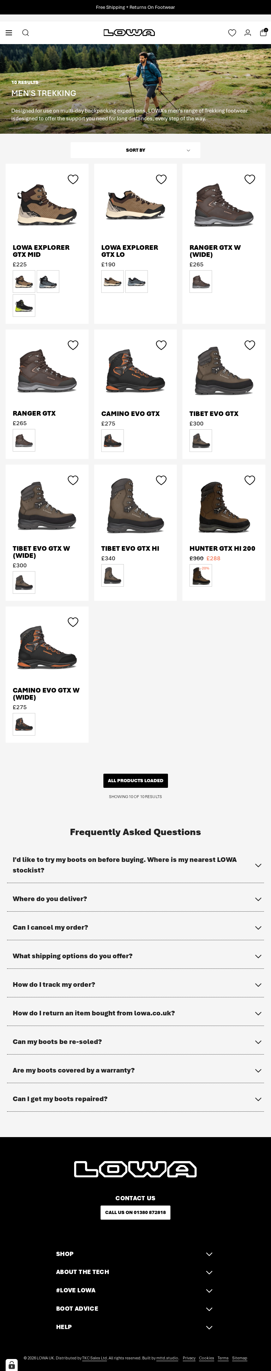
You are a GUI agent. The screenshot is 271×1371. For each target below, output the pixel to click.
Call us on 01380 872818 (135, 1212)
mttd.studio (167, 1357)
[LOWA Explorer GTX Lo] (135, 204)
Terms (223, 1357)
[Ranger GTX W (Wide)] (223, 204)
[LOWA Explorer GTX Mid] (47, 204)
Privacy (189, 1357)
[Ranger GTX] (47, 370)
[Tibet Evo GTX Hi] (135, 505)
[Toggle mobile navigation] (9, 32)
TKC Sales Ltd (94, 1357)
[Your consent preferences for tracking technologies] (12, 1365)
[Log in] (247, 33)
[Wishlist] (232, 33)
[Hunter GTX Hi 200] (223, 505)
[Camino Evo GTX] (135, 370)
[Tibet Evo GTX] (223, 370)
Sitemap (239, 1357)
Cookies (206, 1357)
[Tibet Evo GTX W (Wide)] (47, 505)
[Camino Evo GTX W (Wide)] (47, 647)
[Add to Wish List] (73, 179)
